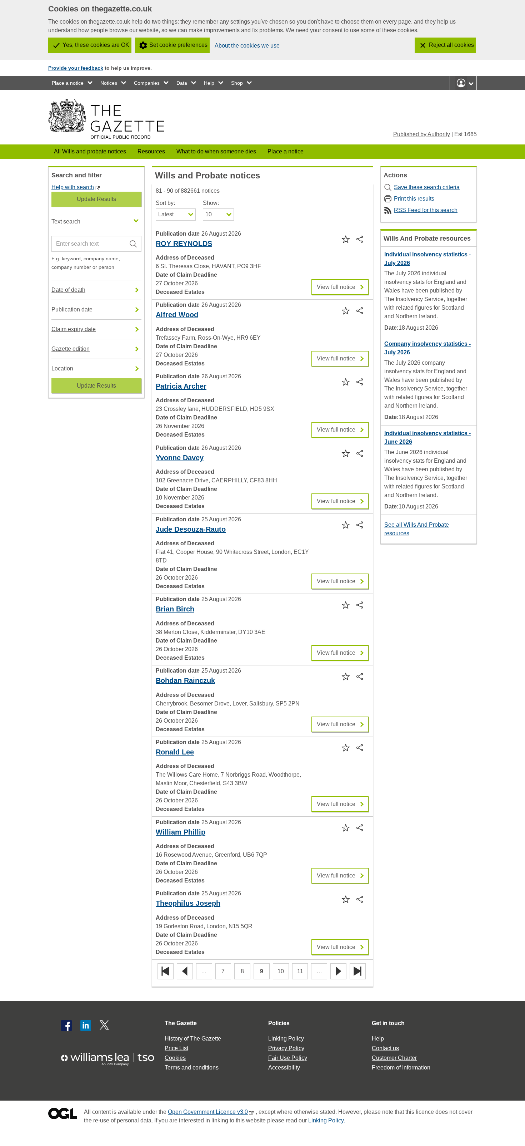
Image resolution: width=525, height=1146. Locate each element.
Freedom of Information (401, 1067)
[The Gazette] (106, 119)
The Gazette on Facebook (66, 1025)
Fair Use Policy (287, 1058)
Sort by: (165, 203)
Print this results (414, 199)
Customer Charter (394, 1058)
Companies (147, 83)
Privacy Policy (286, 1048)
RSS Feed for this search (426, 210)
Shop (237, 83)
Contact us (385, 1048)
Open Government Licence (62, 1115)
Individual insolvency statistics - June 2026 (427, 437)
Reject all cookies (451, 45)
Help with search (72, 187)
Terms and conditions (192, 1067)
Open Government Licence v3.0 (208, 1112)
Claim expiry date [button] (73, 329)
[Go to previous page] (184, 972)
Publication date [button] (71, 309)
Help (209, 83)
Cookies (175, 1058)
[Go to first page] (165, 972)
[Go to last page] (357, 972)
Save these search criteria (427, 187)
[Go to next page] (338, 972)
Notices (108, 83)
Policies (279, 1023)
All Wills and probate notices (90, 151)
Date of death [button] (68, 290)
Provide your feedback (75, 68)
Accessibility (284, 1067)
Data (181, 83)
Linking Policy (286, 1039)
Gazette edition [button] (70, 349)
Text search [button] (65, 221)
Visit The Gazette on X (105, 1025)
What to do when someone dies (216, 151)
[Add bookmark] (345, 239)
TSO (111, 1056)
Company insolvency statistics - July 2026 (427, 348)
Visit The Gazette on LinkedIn (85, 1025)
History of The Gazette (193, 1039)
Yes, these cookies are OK (95, 45)
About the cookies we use (247, 46)
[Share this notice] (360, 239)
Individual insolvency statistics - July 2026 (427, 258)
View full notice (336, 284)
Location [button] (62, 368)
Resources (151, 151)
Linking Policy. (326, 1120)
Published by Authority (421, 134)
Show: (211, 203)
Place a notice (68, 83)
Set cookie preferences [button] (178, 45)
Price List (176, 1048)
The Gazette (181, 1023)
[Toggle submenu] (90, 83)
